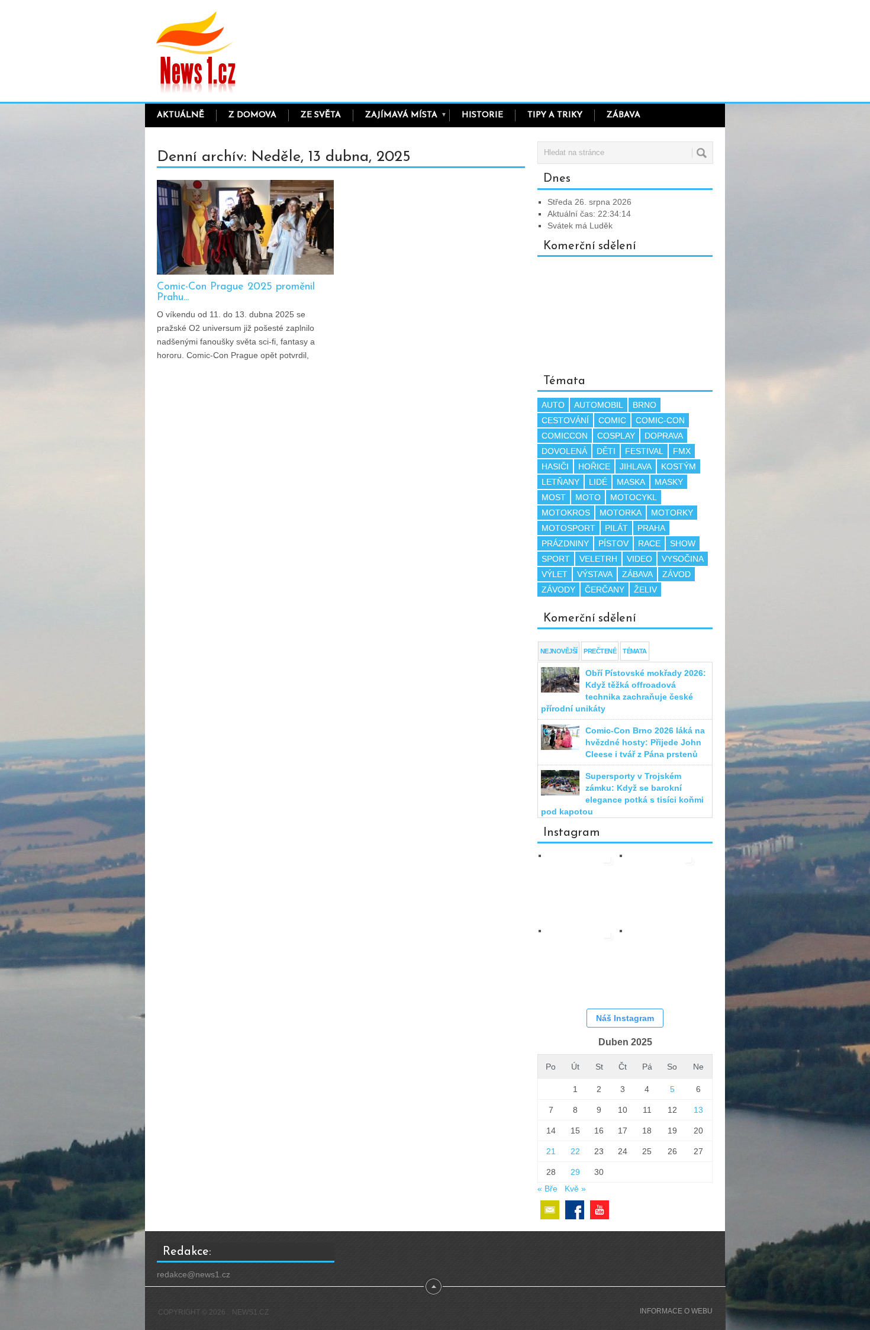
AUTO (553, 405)
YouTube (599, 1209)
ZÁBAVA (623, 115)
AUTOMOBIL (598, 405)
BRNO (644, 405)
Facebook (574, 1209)
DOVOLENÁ (564, 451)
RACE (649, 543)
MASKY (669, 482)
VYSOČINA (683, 558)
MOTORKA (621, 512)
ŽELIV (645, 589)
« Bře (547, 1188)
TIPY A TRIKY (554, 115)
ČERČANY (604, 589)
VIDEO (639, 558)
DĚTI (606, 451)
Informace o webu (676, 1311)
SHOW (682, 543)
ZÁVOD (676, 574)
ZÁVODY (558, 589)
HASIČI (555, 466)
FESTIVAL (644, 451)
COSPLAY (616, 435)
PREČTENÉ (600, 651)
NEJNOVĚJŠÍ (559, 651)
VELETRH (598, 558)
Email (549, 1209)
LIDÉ (598, 482)
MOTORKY (672, 512)
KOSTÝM (678, 466)
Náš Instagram (625, 1018)
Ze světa (321, 115)
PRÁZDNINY (565, 543)
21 (551, 1151)
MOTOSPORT (568, 528)
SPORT (556, 558)
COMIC (612, 420)
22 (575, 1151)
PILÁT (616, 528)
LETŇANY (560, 482)
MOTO (588, 497)
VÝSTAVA (595, 574)
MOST (554, 497)
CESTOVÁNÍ (565, 420)
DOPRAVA (664, 435)
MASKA (631, 482)
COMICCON (565, 435)
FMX (682, 451)
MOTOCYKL (633, 497)
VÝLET (555, 574)
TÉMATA (635, 651)
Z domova (252, 115)
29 (575, 1172)
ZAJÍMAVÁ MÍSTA (406, 115)
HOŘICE (594, 466)
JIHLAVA (636, 466)
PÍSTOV (613, 543)
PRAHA (651, 528)
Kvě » (575, 1188)
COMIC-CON (660, 420)
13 (698, 1110)
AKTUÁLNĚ (180, 115)
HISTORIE (482, 115)
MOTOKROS (566, 512)
